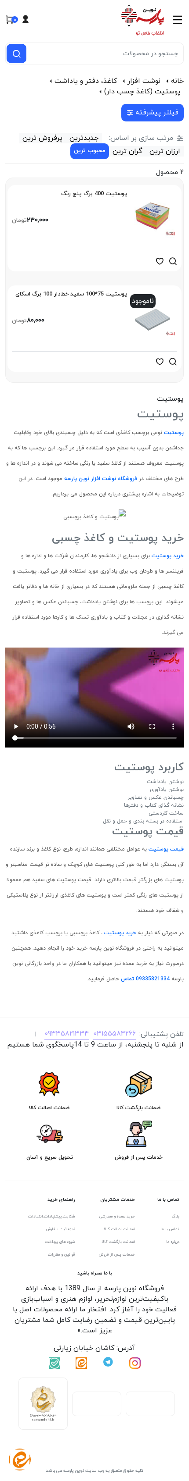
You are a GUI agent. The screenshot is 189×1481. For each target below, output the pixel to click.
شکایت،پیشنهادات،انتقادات (51, 1216)
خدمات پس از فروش (117, 1254)
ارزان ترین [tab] (164, 151)
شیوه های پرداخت (60, 1242)
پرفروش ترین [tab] (42, 138)
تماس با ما (169, 1229)
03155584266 (114, 1034)
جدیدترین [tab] (83, 138)
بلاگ (175, 1216)
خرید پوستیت (167, 555)
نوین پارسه (75, 478)
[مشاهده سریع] (172, 261)
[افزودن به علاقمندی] (159, 261)
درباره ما (172, 1242)
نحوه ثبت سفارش (60, 1229)
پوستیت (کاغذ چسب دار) (142, 91)
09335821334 (66, 1034)
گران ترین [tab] (127, 151)
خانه (177, 81)
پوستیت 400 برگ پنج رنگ (94, 194)
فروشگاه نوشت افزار (113, 478)
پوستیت (173, 432)
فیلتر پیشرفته (156, 112)
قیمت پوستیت (165, 849)
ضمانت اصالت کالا (119, 1229)
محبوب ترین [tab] (89, 151)
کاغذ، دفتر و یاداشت (86, 81)
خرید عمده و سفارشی (117, 1216)
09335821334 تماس (144, 979)
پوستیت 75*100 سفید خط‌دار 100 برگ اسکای (71, 294)
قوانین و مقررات (61, 1254)
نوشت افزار (143, 81)
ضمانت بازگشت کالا (118, 1242)
